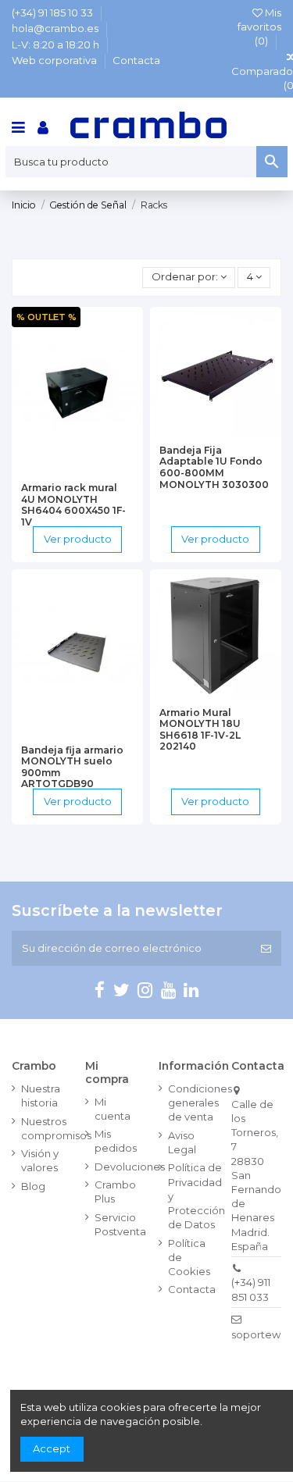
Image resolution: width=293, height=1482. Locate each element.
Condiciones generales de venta (200, 1102)
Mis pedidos (116, 1141)
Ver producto (78, 539)
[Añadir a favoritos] (57, 469)
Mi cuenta (112, 1108)
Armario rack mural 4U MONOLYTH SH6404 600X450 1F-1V (73, 505)
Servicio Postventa (120, 1224)
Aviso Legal (182, 1142)
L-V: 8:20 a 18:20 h (57, 44)
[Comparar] (77, 469)
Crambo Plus (115, 1191)
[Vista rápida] (98, 469)
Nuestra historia (40, 1095)
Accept (51, 1448)
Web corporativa (55, 60)
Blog (33, 1186)
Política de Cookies (189, 1257)
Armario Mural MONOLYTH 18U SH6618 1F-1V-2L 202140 (200, 730)
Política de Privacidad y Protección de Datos (196, 1196)
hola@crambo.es (56, 28)
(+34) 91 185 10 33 (53, 12)
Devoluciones (130, 1166)
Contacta (136, 60)
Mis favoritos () (259, 26)
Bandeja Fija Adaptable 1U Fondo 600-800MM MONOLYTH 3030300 (214, 467)
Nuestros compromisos (56, 1128)
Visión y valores (40, 1160)
